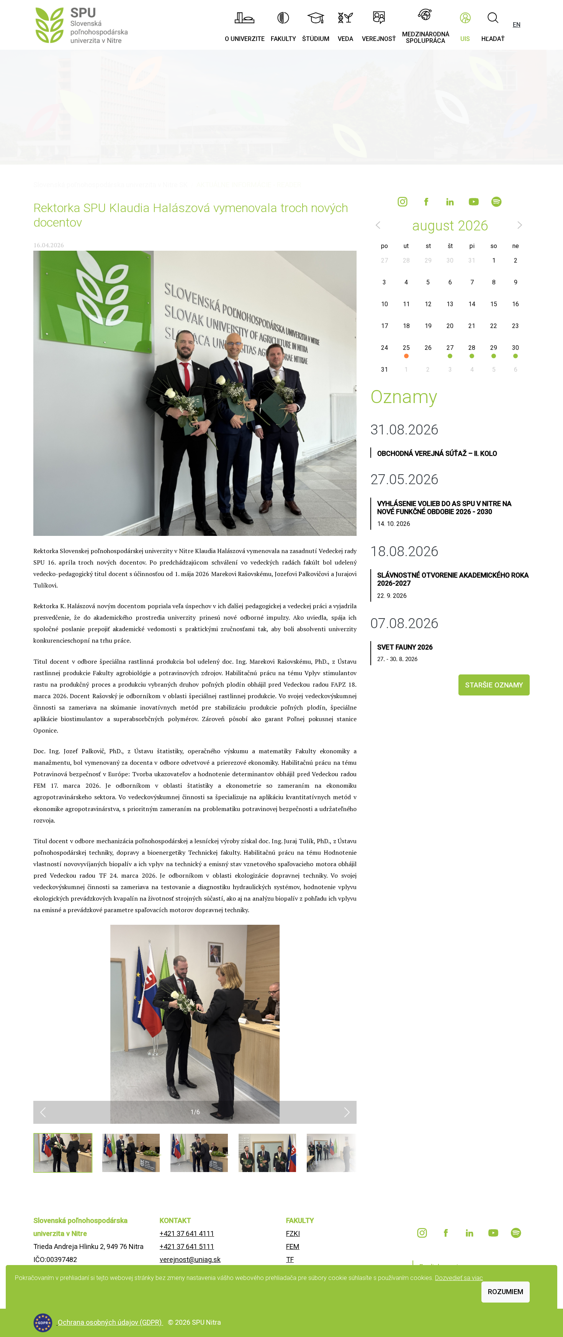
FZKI (293, 1233)
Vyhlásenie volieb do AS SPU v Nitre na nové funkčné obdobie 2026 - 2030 (444, 508)
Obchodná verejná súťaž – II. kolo (437, 453)
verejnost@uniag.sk (190, 1259)
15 (493, 304)
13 (450, 304)
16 (515, 304)
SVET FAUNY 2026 (405, 647)
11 (406, 304)
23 (515, 326)
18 (406, 326)
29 (428, 260)
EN (516, 24)
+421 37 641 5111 (187, 1246)
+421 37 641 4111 (187, 1233)
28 (406, 260)
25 (406, 347)
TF (290, 1259)
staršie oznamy (494, 685)
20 (450, 326)
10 (384, 304)
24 (384, 347)
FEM (293, 1246)
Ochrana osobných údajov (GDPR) (110, 1322)
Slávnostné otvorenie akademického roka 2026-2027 (453, 579)
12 (428, 304)
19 (428, 326)
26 (428, 347)
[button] (42, 1112)
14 (471, 304)
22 (493, 326)
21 (471, 326)
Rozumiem (505, 1292)
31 (471, 260)
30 (450, 260)
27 (384, 260)
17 (384, 326)
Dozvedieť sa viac (459, 1277)
